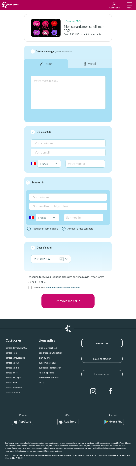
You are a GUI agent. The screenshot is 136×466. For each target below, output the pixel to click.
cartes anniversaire (15, 357)
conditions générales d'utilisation (63, 287)
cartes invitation (14, 387)
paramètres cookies (49, 377)
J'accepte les (56, 287)
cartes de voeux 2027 (16, 348)
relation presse (46, 372)
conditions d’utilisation (50, 352)
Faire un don (102, 343)
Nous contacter (102, 358)
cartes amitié (12, 367)
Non (43, 282)
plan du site (44, 357)
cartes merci (12, 372)
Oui (34, 282)
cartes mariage (13, 377)
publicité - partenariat (50, 367)
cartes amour (12, 362)
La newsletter (102, 374)
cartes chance (13, 392)
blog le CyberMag (48, 348)
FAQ (41, 382)
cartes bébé (11, 382)
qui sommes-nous (47, 362)
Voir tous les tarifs (92, 34)
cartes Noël (11, 352)
